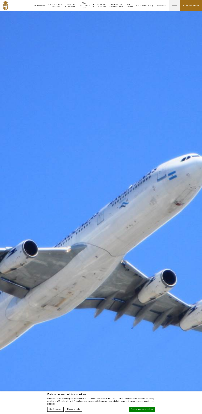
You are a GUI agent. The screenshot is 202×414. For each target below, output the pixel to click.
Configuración (55, 409)
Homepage (39, 5)
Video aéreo (129, 5)
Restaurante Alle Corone (99, 5)
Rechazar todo (73, 409)
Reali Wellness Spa (84, 5)
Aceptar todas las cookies (142, 409)
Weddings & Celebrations (116, 5)
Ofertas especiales (70, 5)
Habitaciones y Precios (55, 5)
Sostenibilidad (143, 5)
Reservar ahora (191, 5)
